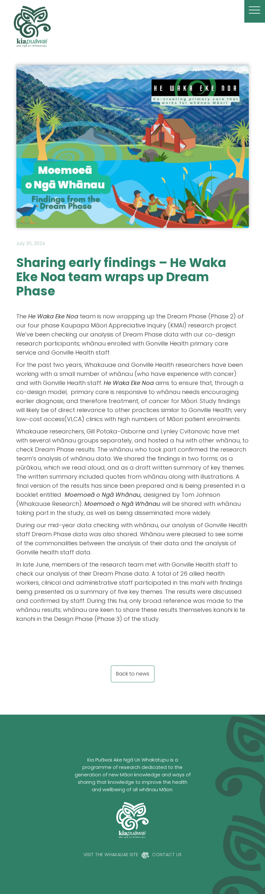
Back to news (132, 674)
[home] (125, 26)
